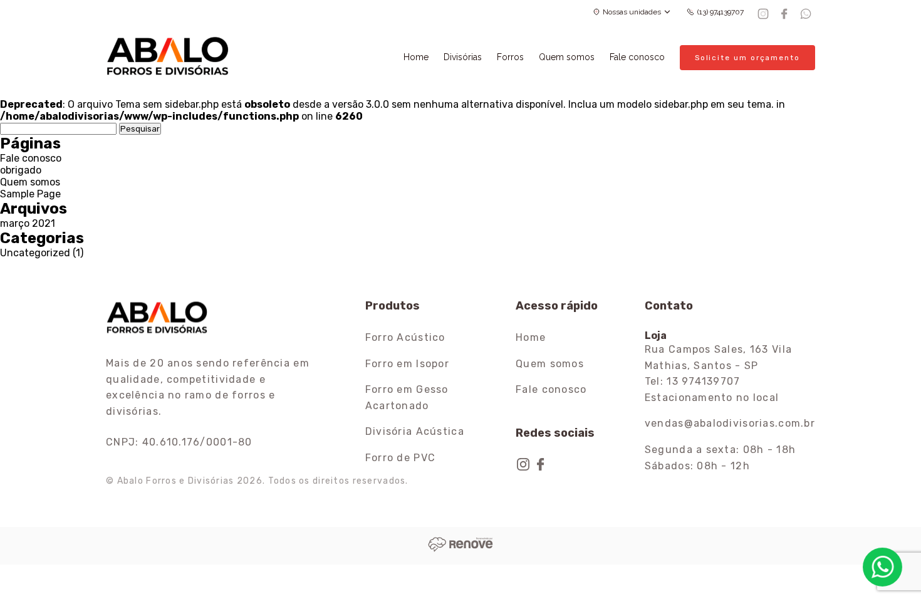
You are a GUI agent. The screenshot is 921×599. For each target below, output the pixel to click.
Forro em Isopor (407, 364)
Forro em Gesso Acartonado (407, 397)
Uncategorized (35, 253)
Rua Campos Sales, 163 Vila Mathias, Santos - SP (718, 357)
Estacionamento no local (712, 398)
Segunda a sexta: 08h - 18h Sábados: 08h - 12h (720, 458)
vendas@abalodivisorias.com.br (730, 423)
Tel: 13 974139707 (693, 381)
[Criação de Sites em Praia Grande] (460, 549)
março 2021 (27, 223)
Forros (510, 57)
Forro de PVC (400, 458)
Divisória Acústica (414, 431)
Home (416, 57)
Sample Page (30, 194)
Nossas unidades (632, 12)
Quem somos (567, 57)
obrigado (20, 170)
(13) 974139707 (720, 12)
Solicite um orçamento (747, 57)
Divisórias (463, 57)
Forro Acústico (405, 337)
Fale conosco (637, 57)
